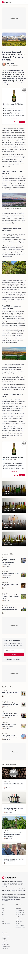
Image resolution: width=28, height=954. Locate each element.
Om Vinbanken (5, 936)
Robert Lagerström (20, 914)
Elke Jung (18, 923)
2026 (3, 908)
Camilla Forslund (19, 919)
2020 (3, 921)
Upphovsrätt (5, 948)
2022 (3, 916)
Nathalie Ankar (19, 921)
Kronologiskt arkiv (6, 923)
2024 (3, 912)
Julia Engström (19, 916)
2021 (3, 919)
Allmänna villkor (5, 944)
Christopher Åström (20, 927)
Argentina (23, 139)
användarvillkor (9, 659)
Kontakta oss (5, 942)
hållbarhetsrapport (12, 323)
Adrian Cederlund (20, 925)
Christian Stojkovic (20, 910)
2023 (3, 914)
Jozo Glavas (18, 908)
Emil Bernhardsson (20, 912)
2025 (3, 910)
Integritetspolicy (6, 946)
